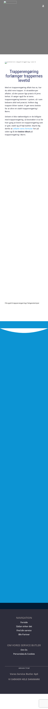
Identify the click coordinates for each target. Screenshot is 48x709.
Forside (24, 622)
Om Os (24, 649)
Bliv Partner (24, 634)
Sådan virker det (24, 626)
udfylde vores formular (23, 128)
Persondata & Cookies (24, 654)
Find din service (24, 630)
